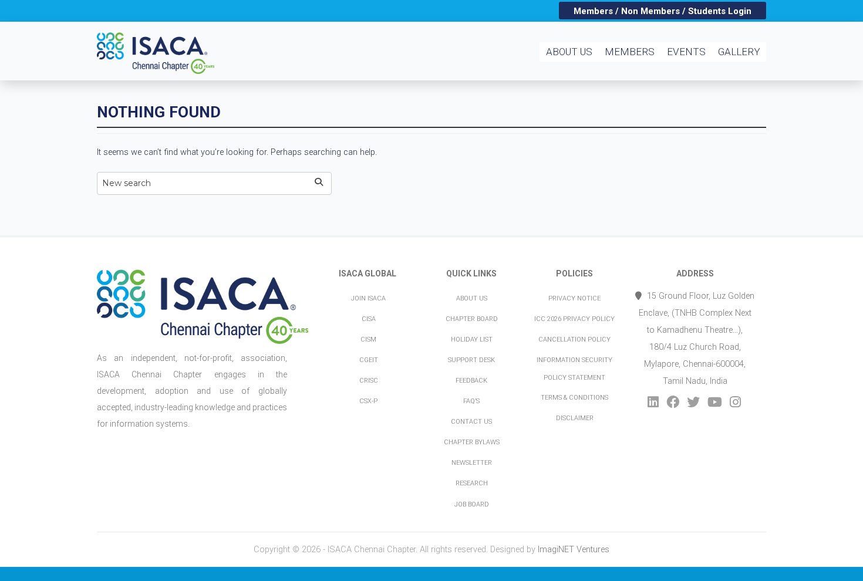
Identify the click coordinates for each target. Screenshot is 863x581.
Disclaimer (575, 418)
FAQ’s (471, 401)
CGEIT (368, 360)
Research (472, 483)
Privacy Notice (574, 298)
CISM (368, 339)
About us (471, 298)
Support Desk (471, 360)
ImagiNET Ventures (573, 550)
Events (686, 52)
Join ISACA (368, 298)
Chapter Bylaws (472, 442)
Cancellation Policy (574, 339)
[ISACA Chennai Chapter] (162, 38)
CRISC (368, 380)
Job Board (471, 504)
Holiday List (472, 339)
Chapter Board (472, 319)
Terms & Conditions (574, 397)
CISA (369, 319)
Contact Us (471, 421)
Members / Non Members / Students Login (662, 11)
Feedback (471, 380)
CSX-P (368, 401)
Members (630, 52)
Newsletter (471, 463)
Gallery (739, 52)
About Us (569, 52)
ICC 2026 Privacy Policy (574, 319)
